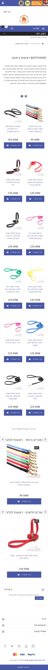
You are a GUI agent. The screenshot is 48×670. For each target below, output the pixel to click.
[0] (3, 28)
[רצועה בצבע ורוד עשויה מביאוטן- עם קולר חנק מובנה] (35, 220)
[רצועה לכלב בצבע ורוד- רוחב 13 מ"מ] (13, 327)
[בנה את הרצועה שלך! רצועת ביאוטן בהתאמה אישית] (35, 113)
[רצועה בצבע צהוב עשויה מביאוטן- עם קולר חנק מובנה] (35, 273)
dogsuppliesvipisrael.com (35, 660)
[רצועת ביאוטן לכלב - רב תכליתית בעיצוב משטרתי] (13, 113)
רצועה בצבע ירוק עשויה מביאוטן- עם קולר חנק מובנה (13, 289)
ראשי (42, 43)
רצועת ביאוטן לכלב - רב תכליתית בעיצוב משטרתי (12, 128)
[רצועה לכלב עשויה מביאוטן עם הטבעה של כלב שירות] (35, 167)
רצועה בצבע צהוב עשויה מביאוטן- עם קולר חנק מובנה (35, 289)
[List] (26, 96)
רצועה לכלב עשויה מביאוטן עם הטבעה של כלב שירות (35, 182)
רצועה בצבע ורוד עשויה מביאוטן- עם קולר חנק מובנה (35, 235)
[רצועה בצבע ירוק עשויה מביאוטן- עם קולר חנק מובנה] (13, 273)
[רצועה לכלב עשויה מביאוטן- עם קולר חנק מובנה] (13, 380)
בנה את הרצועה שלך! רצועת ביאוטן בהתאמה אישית (35, 128)
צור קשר (6, 12)
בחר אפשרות (15, 145)
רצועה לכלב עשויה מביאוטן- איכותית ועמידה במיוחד (13, 235)
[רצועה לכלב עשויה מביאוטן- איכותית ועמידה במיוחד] (13, 220)
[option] (24, 476)
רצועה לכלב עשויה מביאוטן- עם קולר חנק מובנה (13, 396)
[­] (12, 28)
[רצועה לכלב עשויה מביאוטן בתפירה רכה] (13, 167)
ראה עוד (39, 598)
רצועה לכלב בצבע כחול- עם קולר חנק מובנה (35, 342)
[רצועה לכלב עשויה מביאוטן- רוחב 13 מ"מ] (35, 380)
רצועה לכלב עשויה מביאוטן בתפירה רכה (13, 182)
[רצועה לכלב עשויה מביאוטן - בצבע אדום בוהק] (24, 534)
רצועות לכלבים (35, 43)
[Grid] (22, 96)
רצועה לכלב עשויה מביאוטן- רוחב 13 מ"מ (35, 396)
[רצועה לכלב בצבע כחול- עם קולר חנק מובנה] (35, 327)
